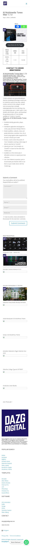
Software (13, 17)
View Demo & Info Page (15, 45)
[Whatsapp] (24, 26)
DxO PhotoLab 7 (7, 402)
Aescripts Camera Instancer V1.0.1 (12, 269)
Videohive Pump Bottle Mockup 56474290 (14, 302)
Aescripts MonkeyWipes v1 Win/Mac (12, 285)
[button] (26, 542)
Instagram (6, 530)
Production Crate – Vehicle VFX (11, 252)
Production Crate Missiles (10, 385)
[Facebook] (18, 26)
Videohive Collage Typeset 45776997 (13, 369)
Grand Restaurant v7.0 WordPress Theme (14, 318)
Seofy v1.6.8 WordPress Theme (11, 335)
